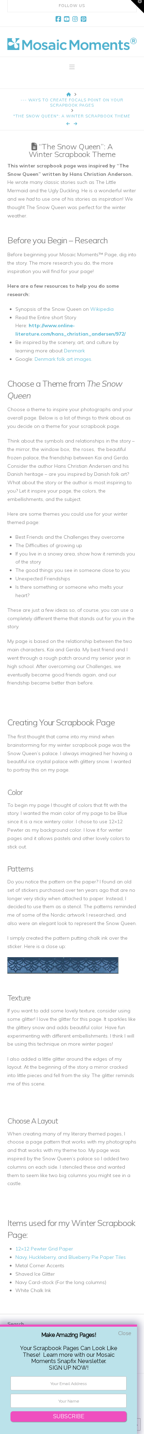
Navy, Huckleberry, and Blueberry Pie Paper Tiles (70, 1257)
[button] (72, 67)
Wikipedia (102, 309)
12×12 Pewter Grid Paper (44, 1249)
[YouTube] (68, 19)
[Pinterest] (84, 19)
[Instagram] (76, 19)
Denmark (74, 350)
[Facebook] (59, 19)
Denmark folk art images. (63, 359)
